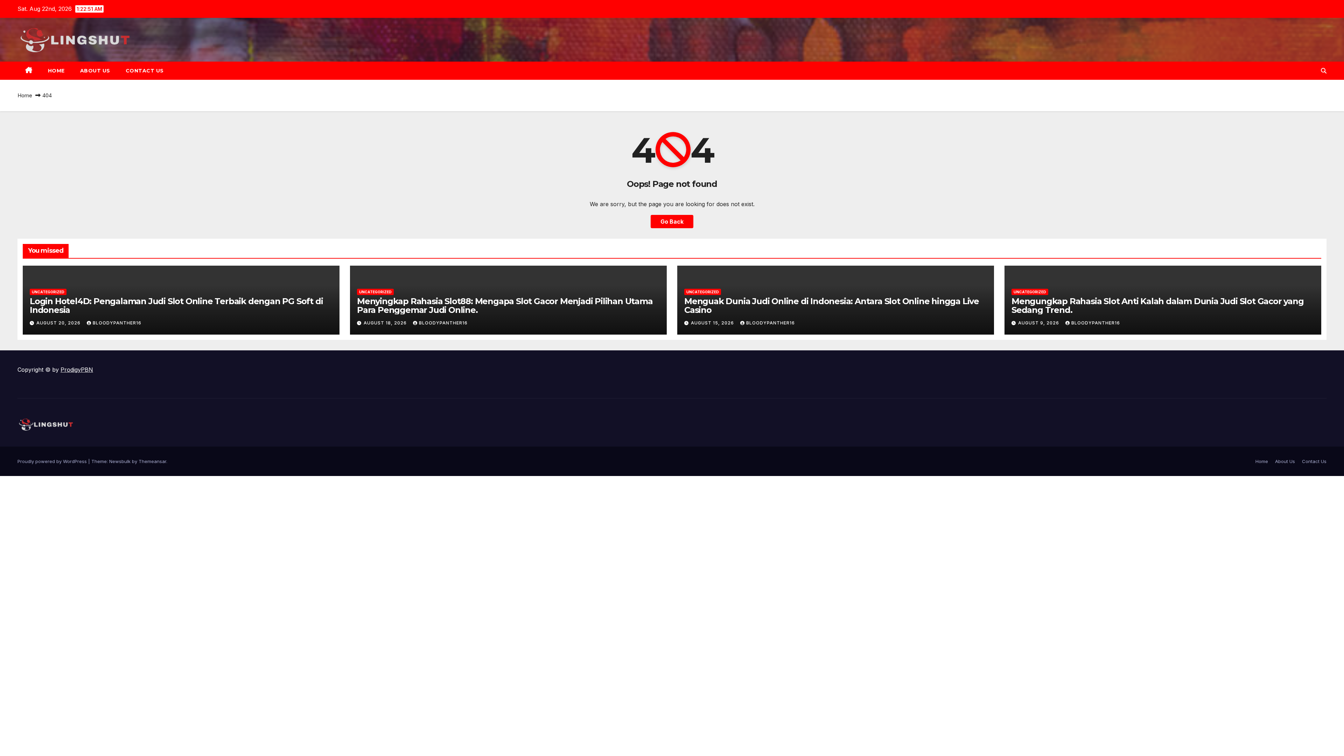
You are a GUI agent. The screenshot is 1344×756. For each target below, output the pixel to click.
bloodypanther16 (117, 323)
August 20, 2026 (59, 323)
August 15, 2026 (713, 323)
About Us (95, 71)
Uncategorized (48, 292)
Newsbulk (120, 461)
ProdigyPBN (77, 369)
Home (56, 71)
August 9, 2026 (1039, 323)
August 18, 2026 (386, 323)
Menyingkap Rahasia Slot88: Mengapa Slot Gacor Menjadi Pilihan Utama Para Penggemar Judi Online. (505, 305)
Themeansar (152, 461)
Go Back (672, 221)
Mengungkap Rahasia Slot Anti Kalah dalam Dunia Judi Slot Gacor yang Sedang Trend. (1157, 305)
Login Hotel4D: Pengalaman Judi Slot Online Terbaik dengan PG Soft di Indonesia (176, 305)
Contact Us (145, 71)
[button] (1323, 70)
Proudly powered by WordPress (53, 461)
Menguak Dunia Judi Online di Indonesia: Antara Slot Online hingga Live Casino (831, 305)
